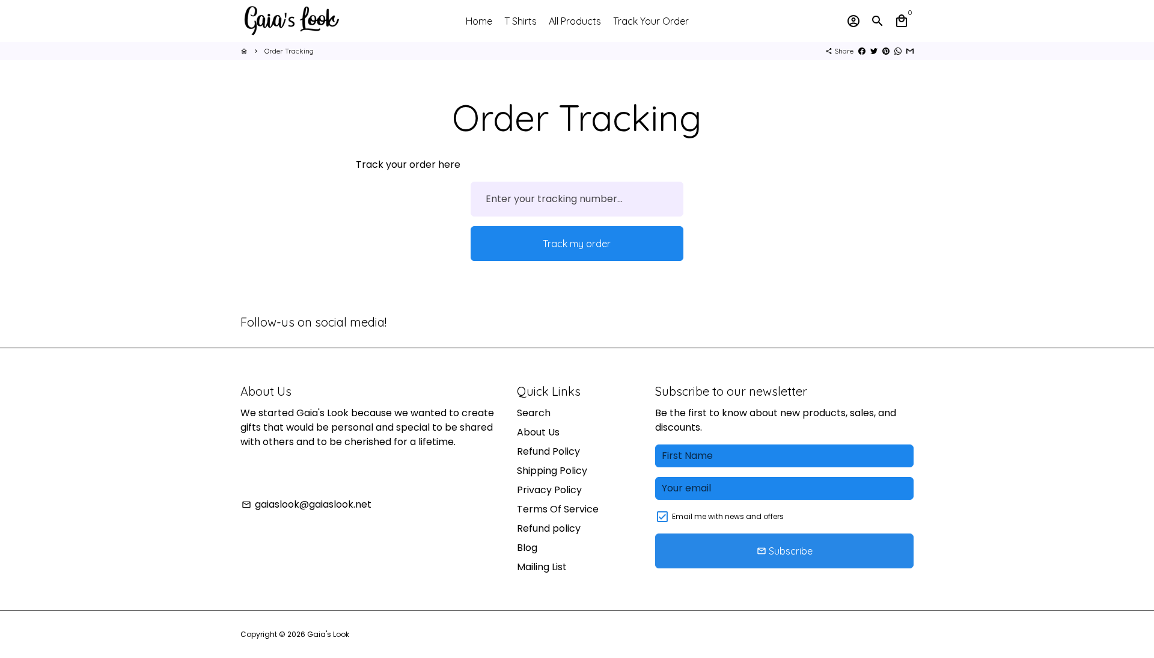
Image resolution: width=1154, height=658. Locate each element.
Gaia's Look (328, 634)
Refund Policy (548, 451)
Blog (527, 548)
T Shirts (520, 21)
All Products (575, 21)
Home (479, 21)
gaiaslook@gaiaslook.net (306, 504)
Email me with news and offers (728, 516)
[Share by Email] (910, 50)
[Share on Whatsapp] (898, 50)
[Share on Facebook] (862, 50)
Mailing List (542, 567)
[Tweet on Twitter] (874, 50)
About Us (538, 432)
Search (534, 413)
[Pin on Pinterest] (886, 50)
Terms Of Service (558, 509)
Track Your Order (651, 21)
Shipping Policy (552, 471)
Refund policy (549, 528)
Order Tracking (289, 50)
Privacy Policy (549, 490)
